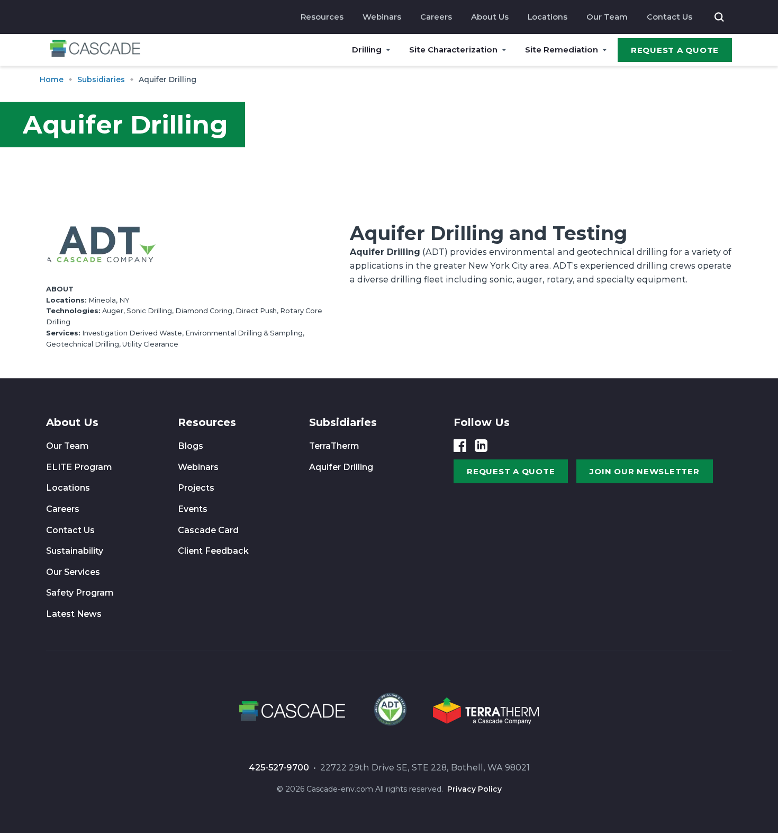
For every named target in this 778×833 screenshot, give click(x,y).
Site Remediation (561, 50)
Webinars (382, 17)
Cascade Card (208, 530)
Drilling (367, 50)
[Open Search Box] (719, 17)
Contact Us (669, 17)
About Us (490, 17)
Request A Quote (675, 50)
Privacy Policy (474, 789)
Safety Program (80, 593)
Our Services (73, 572)
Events (192, 509)
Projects (196, 488)
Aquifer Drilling (341, 467)
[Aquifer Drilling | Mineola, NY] (389, 712)
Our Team (607, 17)
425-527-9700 (279, 768)
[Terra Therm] (486, 712)
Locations (547, 17)
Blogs (190, 446)
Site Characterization (453, 50)
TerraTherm (334, 446)
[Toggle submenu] (388, 50)
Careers (436, 17)
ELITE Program (79, 467)
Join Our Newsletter (644, 471)
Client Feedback (213, 551)
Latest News (74, 614)
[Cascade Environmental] (95, 50)
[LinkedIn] (481, 445)
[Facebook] (460, 445)
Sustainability (74, 551)
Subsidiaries (343, 422)
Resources (322, 17)
